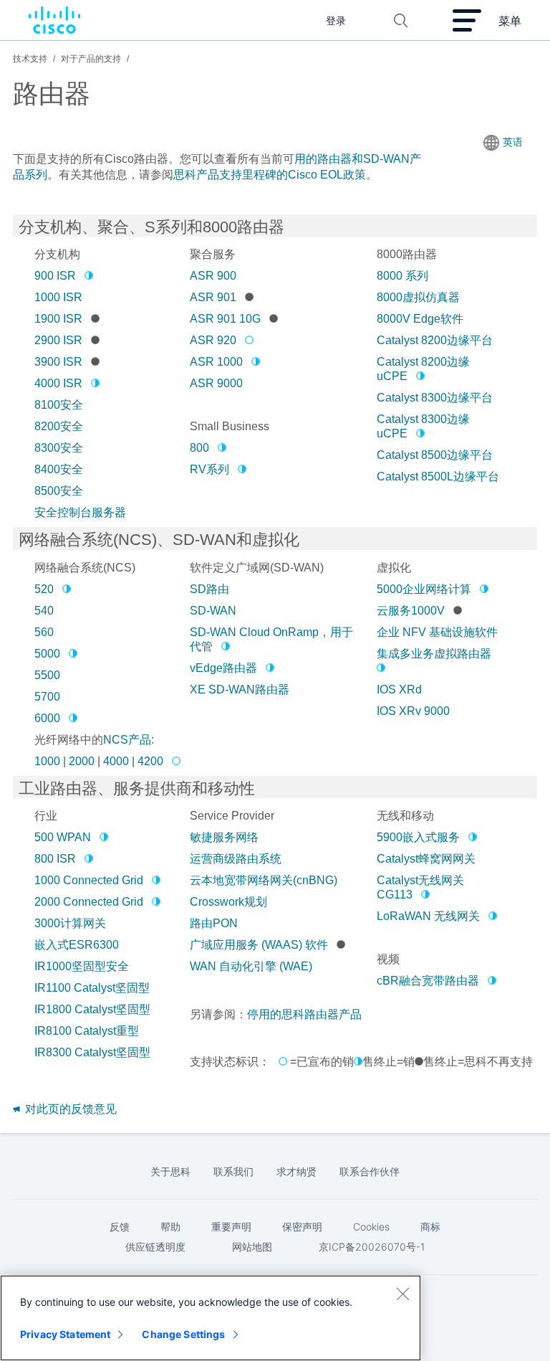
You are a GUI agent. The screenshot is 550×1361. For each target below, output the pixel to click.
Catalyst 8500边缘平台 (435, 455)
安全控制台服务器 (80, 512)
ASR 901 (213, 297)
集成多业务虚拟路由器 (434, 654)
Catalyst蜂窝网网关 (426, 859)
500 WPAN (62, 837)
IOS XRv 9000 (413, 711)
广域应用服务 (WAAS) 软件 (259, 945)
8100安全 (58, 405)
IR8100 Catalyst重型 (86, 1031)
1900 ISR (58, 319)
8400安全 (58, 469)
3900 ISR (58, 362)
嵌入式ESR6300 (76, 945)
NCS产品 (127, 740)
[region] (210, 1318)
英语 (513, 142)
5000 (47, 654)
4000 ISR (58, 383)
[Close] (402, 1293)
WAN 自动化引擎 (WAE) (251, 966)
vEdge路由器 (223, 668)
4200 (150, 761)
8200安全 (58, 426)
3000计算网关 (70, 923)
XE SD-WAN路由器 (239, 689)
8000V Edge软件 (420, 319)
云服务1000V (411, 610)
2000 (82, 761)
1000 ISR (58, 297)
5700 (47, 697)
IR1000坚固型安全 (81, 966)
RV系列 (209, 469)
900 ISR (55, 276)
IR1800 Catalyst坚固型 (92, 1009)
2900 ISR (58, 340)
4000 (116, 761)
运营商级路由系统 (235, 859)
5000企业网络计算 (424, 589)
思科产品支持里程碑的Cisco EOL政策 (269, 175)
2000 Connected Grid (88, 902)
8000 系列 (402, 276)
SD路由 (209, 589)
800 (199, 448)
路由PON (214, 923)
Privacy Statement (65, 1334)
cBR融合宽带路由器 (428, 980)
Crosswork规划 (228, 902)
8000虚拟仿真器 (418, 297)
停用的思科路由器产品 (304, 1014)
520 (44, 589)
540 (44, 610)
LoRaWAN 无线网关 (428, 916)
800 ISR (55, 859)
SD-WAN (213, 610)
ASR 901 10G (225, 319)
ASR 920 (213, 340)
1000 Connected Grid (88, 880)
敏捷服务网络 (224, 837)
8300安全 (58, 448)
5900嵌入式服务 (418, 837)
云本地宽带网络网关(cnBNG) (263, 880)
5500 (47, 675)
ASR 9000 (216, 383)
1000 (47, 761)
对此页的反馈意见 (69, 1109)
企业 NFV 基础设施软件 (437, 632)
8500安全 (58, 491)
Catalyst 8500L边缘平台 (438, 476)
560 (44, 632)
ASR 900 (213, 276)
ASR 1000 (216, 362)
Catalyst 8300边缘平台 (435, 398)
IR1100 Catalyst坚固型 (92, 988)
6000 (47, 718)
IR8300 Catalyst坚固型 (92, 1052)
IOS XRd (399, 689)
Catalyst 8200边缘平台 (435, 340)
